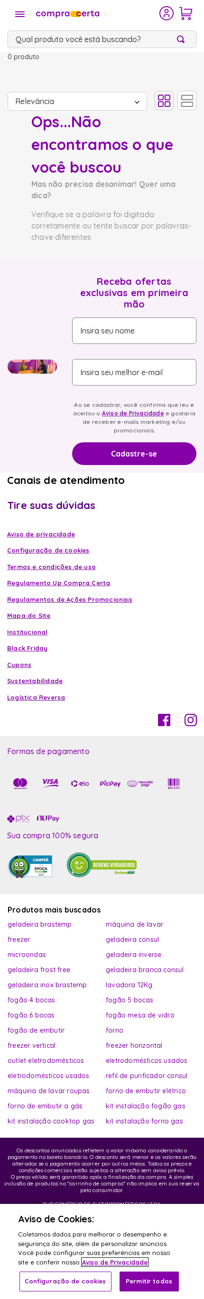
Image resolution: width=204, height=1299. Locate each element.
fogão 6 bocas (31, 1015)
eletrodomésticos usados (147, 1060)
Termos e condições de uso (51, 567)
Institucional (27, 632)
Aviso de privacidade (41, 534)
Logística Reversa (36, 697)
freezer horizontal (134, 1045)
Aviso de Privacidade (133, 413)
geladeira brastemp (40, 924)
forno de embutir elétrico (146, 1091)
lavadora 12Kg (129, 985)
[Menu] (20, 14)
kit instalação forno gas (144, 1121)
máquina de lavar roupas (49, 1091)
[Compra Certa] (97, 13)
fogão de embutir (36, 1030)
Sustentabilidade (35, 681)
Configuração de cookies (65, 1281)
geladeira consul (132, 939)
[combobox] (102, 39)
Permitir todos (149, 1281)
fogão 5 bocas (130, 1000)
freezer (19, 939)
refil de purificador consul (146, 1075)
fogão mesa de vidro (140, 1015)
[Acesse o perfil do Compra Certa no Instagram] (191, 723)
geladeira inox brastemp (47, 985)
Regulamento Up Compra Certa (58, 583)
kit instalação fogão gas (145, 1106)
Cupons (19, 664)
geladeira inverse (133, 954)
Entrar (167, 13)
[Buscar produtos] (182, 39)
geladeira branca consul (145, 969)
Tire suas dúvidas (51, 505)
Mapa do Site (28, 615)
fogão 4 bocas (32, 1000)
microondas (27, 954)
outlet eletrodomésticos (46, 1060)
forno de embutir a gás (45, 1106)
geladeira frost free (39, 969)
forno (114, 1030)
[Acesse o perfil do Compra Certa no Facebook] (164, 723)
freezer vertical (32, 1045)
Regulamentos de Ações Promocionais (69, 599)
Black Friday (27, 648)
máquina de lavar (134, 924)
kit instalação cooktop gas (51, 1121)
